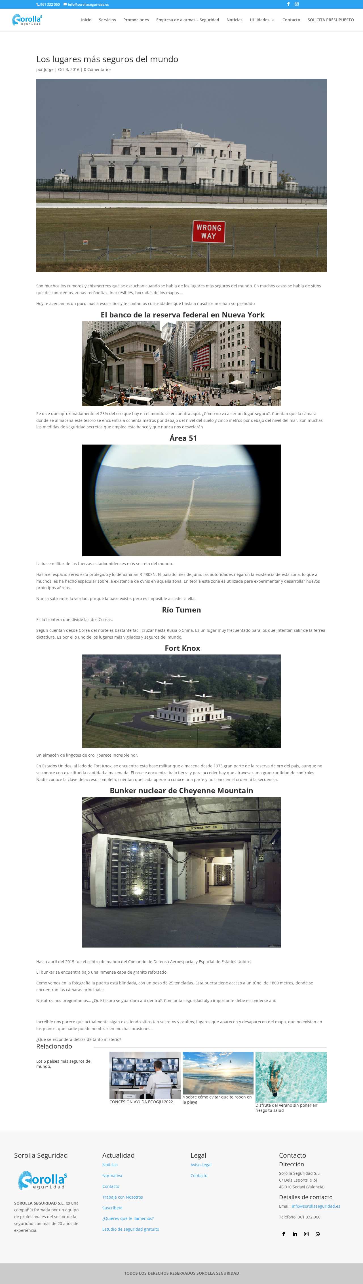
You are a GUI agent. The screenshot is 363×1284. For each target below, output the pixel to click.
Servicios (107, 20)
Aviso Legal (201, 1164)
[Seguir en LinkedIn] (294, 1234)
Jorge (49, 69)
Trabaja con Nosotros (122, 1197)
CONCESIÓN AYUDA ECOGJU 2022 (141, 1101)
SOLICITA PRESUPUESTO (331, 20)
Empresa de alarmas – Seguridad (187, 20)
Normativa (112, 1175)
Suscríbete (112, 1208)
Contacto (291, 20)
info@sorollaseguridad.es (316, 1206)
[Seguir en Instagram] (306, 1234)
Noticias (234, 20)
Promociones (136, 20)
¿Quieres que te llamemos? (128, 1218)
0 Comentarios (97, 69)
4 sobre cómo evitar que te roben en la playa (217, 1099)
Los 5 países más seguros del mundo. (64, 1063)
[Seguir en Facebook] (283, 1234)
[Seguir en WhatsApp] (317, 1234)
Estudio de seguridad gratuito (130, 1229)
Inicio (86, 20)
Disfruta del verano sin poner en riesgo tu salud (286, 1107)
